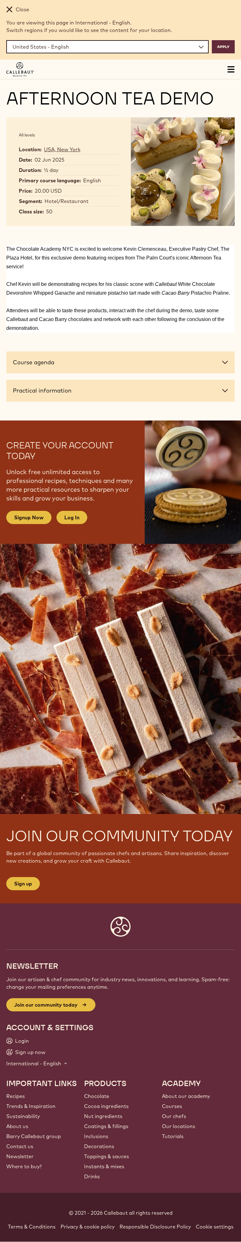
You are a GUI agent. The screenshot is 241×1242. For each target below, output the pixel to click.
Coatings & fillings (106, 1126)
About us (17, 1126)
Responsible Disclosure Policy (155, 1226)
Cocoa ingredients (106, 1106)
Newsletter (20, 1156)
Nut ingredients (103, 1116)
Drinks (92, 1176)
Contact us (19, 1146)
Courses (172, 1106)
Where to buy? (24, 1166)
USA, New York (62, 149)
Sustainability (23, 1116)
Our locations (178, 1126)
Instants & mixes (104, 1166)
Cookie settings (214, 1226)
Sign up (23, 884)
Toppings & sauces (106, 1156)
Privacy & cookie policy (88, 1226)
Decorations (99, 1146)
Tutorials (173, 1136)
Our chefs (174, 1116)
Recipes (15, 1096)
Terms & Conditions (32, 1226)
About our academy (186, 1096)
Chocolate (96, 1096)
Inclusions (96, 1136)
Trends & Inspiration (31, 1106)
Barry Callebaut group (33, 1136)
